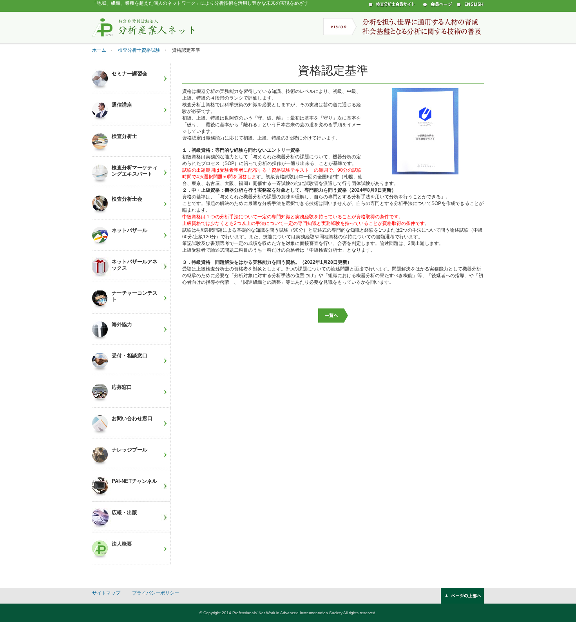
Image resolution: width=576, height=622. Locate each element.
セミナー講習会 (129, 73)
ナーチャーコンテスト (135, 296)
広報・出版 (124, 512)
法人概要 (122, 544)
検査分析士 (124, 136)
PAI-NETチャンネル (134, 481)
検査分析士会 (127, 199)
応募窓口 (122, 387)
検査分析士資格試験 (139, 50)
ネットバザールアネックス (135, 265)
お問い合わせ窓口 (132, 418)
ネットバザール (129, 230)
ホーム (99, 50)
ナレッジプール (129, 450)
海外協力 (122, 324)
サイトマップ (106, 593)
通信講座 (122, 105)
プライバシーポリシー (155, 593)
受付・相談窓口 (129, 356)
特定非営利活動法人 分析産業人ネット (143, 27)
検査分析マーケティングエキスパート (135, 171)
